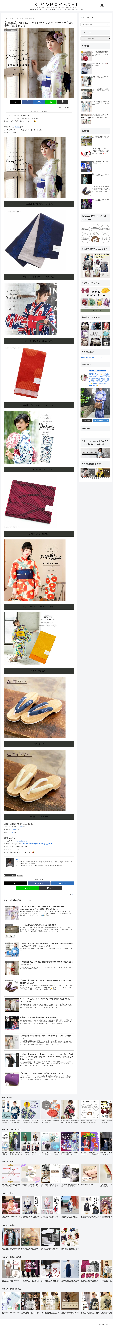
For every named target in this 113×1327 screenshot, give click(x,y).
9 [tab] (98, 477)
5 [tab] (90, 477)
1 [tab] (82, 477)
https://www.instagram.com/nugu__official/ (38, 844)
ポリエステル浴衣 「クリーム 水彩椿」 (39, 607)
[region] (95, 472)
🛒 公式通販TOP (87, 17)
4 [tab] (88, 477)
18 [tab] (98, 478)
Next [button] (108, 472)
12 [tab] (104, 477)
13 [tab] (106, 477)
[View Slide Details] (88, 472)
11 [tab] (102, 477)
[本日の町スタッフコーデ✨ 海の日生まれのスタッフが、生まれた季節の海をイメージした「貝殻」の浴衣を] (95, 403)
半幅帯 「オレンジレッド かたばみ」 (39, 405)
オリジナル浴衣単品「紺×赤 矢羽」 (39, 341)
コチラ (17, 127)
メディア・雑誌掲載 (10, 875)
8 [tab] (96, 477)
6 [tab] (92, 477)
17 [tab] (96, 478)
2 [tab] (84, 477)
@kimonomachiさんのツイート (92, 357)
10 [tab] (100, 477)
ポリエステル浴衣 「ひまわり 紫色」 (39, 204)
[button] (62, 102)
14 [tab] (108, 477)
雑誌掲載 (20, 875)
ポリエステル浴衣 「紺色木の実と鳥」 (39, 469)
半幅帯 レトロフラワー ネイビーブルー (40, 277)
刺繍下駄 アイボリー (39, 817)
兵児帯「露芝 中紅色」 (39, 534)
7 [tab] (94, 477)
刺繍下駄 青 (39, 744)
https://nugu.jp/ (22, 841)
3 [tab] (86, 477)
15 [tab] (92, 478)
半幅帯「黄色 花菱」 (39, 671)
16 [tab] (94, 478)
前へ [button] (82, 472)
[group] (11, 1112)
